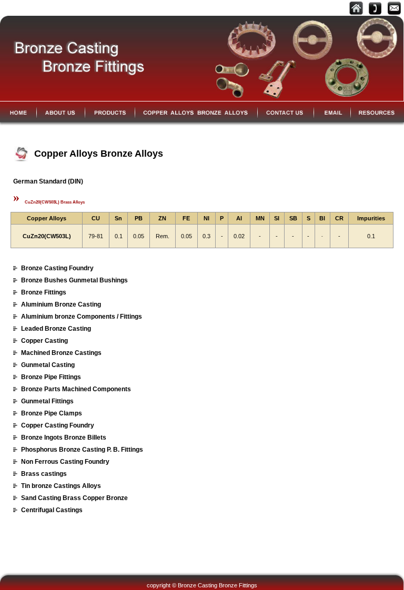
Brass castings (44, 473)
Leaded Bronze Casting (56, 328)
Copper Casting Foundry (57, 425)
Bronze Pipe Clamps (51, 413)
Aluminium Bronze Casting (61, 304)
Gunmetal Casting (48, 365)
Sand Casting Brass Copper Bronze (74, 498)
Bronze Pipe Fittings (51, 377)
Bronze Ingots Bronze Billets (63, 437)
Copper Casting (44, 340)
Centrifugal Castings (52, 510)
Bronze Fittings (43, 292)
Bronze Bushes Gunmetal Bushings (74, 280)
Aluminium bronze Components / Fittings (81, 316)
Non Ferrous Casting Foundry (65, 461)
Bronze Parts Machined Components (76, 389)
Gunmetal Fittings (47, 401)
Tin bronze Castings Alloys (61, 486)
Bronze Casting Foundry (57, 268)
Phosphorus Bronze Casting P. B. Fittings (82, 449)
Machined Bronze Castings (61, 353)
